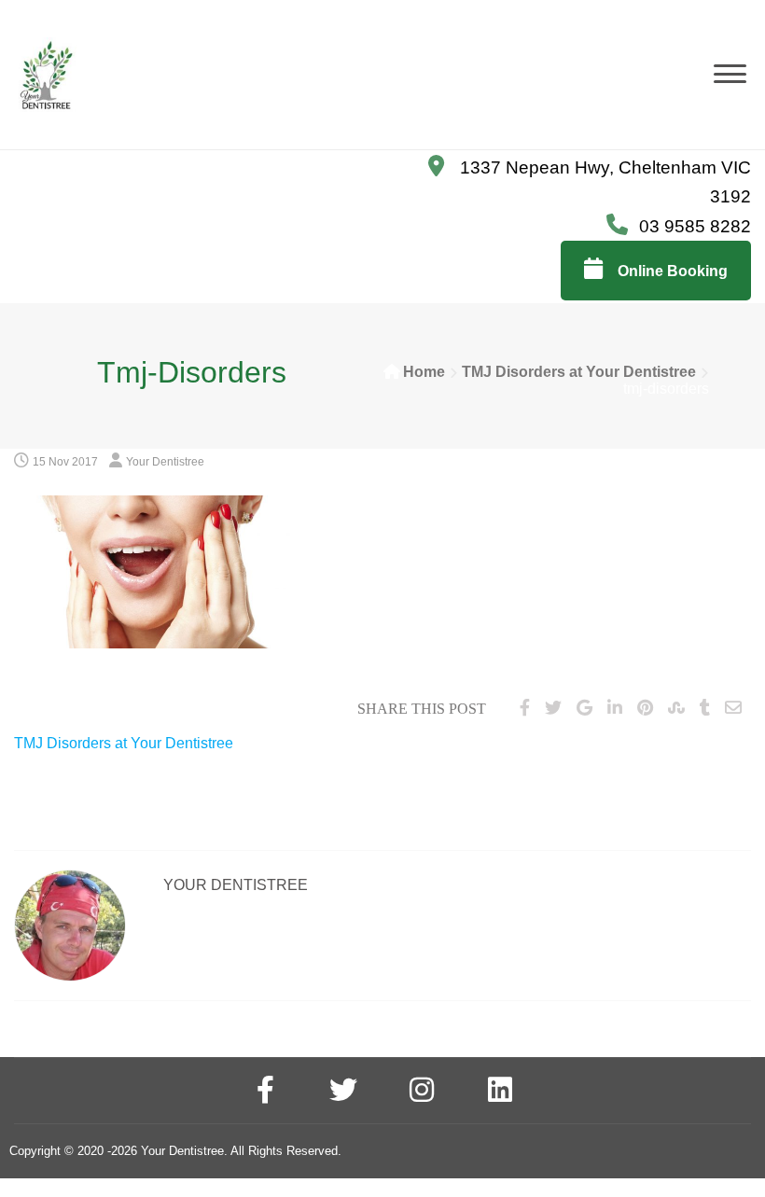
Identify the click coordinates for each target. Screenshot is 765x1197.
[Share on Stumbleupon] (676, 708)
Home (424, 372)
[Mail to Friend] (733, 708)
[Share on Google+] (584, 708)
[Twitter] (343, 1092)
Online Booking (671, 271)
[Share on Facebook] (525, 708)
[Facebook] (265, 1092)
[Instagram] (421, 1092)
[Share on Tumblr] (705, 708)
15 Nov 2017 (65, 461)
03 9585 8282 (695, 226)
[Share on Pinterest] (645, 708)
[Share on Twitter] (553, 708)
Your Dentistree (165, 461)
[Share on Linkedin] (614, 708)
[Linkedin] (500, 1092)
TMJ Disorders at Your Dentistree (579, 372)
